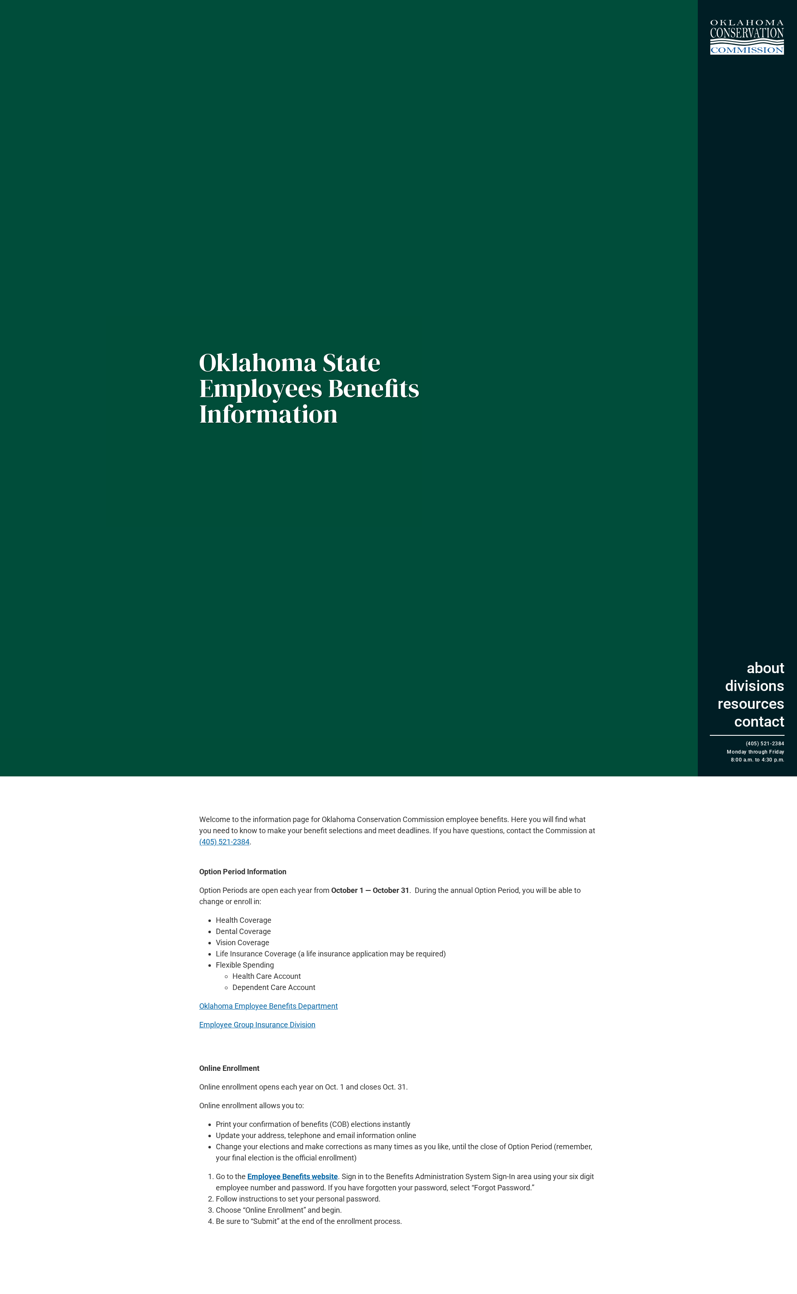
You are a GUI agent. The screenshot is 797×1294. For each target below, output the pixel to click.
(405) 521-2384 (765, 744)
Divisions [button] (755, 686)
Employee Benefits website (292, 1176)
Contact (759, 721)
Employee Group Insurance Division (257, 1024)
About (766, 668)
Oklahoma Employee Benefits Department (268, 1006)
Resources (751, 704)
